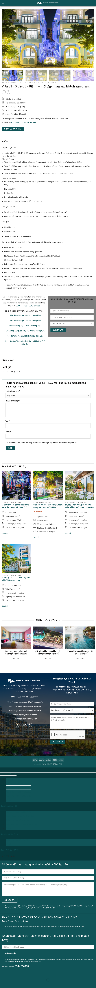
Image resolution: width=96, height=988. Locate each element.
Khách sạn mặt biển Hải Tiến (17, 840)
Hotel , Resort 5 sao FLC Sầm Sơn (20, 816)
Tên (8, 421)
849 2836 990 (77, 687)
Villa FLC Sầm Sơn (26, 82)
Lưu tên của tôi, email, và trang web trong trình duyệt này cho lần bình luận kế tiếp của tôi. (43, 442)
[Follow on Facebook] (18, 725)
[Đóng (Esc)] (2, 974)
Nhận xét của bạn (13, 401)
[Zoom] (5, 65)
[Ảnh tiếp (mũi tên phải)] (9, 984)
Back (9, 800)
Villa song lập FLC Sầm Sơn (46, 82)
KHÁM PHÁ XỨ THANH (9, 850)
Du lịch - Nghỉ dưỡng (10, 82)
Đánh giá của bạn (13, 391)
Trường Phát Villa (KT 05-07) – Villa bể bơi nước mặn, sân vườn (79, 506)
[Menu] (3, 3)
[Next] (89, 39)
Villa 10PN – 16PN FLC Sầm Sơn (19, 796)
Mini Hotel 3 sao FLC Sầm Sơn (18, 812)
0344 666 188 (17, 122)
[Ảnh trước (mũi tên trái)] (2, 984)
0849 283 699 (30, 122)
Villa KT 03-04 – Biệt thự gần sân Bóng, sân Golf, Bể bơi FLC (48, 506)
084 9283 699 (32, 697)
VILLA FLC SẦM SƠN (8, 773)
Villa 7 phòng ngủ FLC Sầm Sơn (18, 783)
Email (8, 432)
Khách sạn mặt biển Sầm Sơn (25, 714)
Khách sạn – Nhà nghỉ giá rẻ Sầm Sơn (21, 824)
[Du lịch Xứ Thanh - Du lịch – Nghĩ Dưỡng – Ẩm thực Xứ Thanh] (48, 2)
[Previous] (6, 39)
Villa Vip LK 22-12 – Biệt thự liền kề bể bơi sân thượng (16, 579)
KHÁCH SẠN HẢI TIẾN (9, 834)
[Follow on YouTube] (30, 725)
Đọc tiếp (5, 533)
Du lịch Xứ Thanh (48, 769)
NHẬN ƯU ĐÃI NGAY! (13, 129)
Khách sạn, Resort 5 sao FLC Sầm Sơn (25, 710)
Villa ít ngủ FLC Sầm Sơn (16, 779)
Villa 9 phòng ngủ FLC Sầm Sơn (18, 792)
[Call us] (26, 725)
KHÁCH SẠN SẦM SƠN (9, 806)
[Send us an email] (22, 725)
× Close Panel (8, 856)
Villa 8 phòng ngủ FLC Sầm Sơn (18, 788)
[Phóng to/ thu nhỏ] (9, 974)
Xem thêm (16, 658)
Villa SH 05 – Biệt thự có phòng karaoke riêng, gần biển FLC (15, 506)
